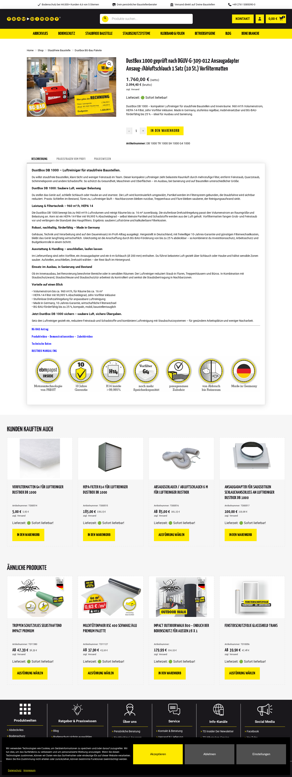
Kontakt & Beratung (169, 731)
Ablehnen (209, 754)
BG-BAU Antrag (40, 329)
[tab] (39, 159)
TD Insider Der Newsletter (217, 731)
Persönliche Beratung (126, 731)
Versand (135, 89)
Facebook (252, 731)
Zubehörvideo (85, 336)
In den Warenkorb (165, 131)
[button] (40, 34)
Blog (55, 731)
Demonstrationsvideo (62, 336)
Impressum (29, 770)
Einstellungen (261, 754)
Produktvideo (39, 336)
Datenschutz (14, 770)
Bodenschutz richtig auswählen (71, 737)
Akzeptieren (158, 754)
